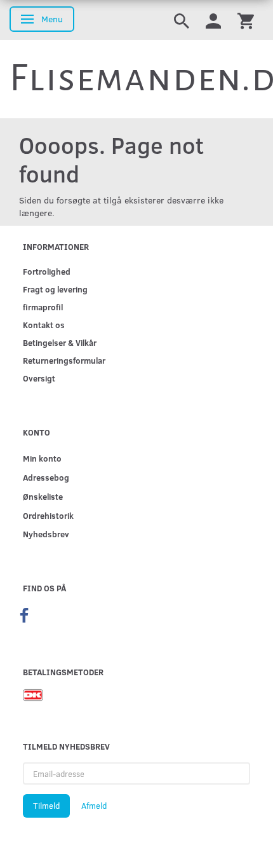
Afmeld (94, 805)
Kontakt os (44, 324)
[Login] (213, 20)
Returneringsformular (64, 360)
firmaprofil (43, 306)
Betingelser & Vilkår (60, 342)
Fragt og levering (55, 289)
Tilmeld (46, 805)
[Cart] (245, 20)
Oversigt (39, 378)
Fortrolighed (46, 271)
